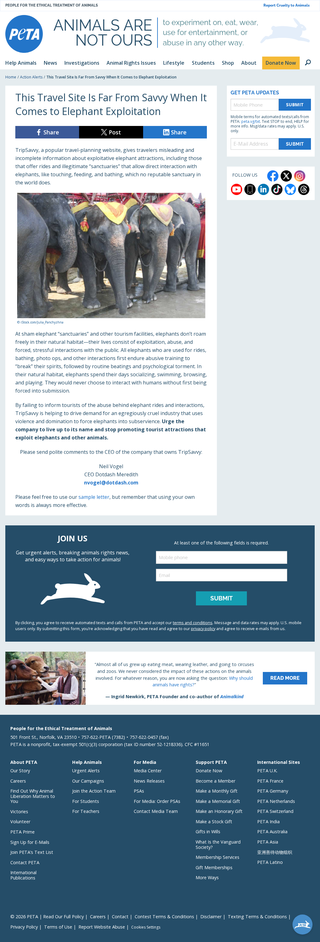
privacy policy (203, 628)
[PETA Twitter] (286, 176)
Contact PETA (24, 862)
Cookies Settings (145, 927)
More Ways (207, 877)
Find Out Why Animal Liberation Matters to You (32, 796)
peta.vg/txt (250, 121)
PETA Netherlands (276, 801)
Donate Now (209, 771)
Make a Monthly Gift (217, 791)
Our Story (20, 771)
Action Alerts (31, 77)
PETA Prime (22, 832)
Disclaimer (211, 916)
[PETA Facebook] (272, 176)
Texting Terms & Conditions (257, 916)
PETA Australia (272, 831)
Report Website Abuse (101, 927)
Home (10, 77)
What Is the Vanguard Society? (218, 844)
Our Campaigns (88, 781)
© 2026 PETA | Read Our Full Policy (47, 916)
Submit (295, 105)
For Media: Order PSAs (157, 801)
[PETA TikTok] (276, 189)
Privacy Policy (24, 927)
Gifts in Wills (208, 831)
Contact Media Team (156, 811)
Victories (19, 811)
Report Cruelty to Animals (286, 5)
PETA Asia (267, 842)
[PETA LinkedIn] (263, 189)
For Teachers (85, 811)
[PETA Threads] (303, 189)
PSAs (139, 791)
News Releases (149, 781)
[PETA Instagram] (299, 176)
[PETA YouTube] (236, 189)
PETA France (270, 781)
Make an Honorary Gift (219, 811)
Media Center (148, 771)
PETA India (268, 821)
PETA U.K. (267, 771)
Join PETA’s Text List (31, 852)
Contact (120, 916)
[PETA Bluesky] (290, 189)
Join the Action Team (94, 791)
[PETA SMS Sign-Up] (250, 189)
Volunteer (20, 821)
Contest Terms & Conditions (164, 916)
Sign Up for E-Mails (29, 842)
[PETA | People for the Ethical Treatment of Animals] (24, 34)
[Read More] (160, 678)
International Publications (23, 875)
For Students (85, 801)
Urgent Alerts (86, 771)
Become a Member (215, 781)
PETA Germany (272, 791)
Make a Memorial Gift (218, 801)
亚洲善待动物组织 (274, 852)
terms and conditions (192, 622)
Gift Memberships (214, 867)
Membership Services (217, 857)
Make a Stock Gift (214, 821)
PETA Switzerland (275, 811)
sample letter (93, 497)
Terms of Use (58, 927)
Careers (18, 781)
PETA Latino (270, 862)
